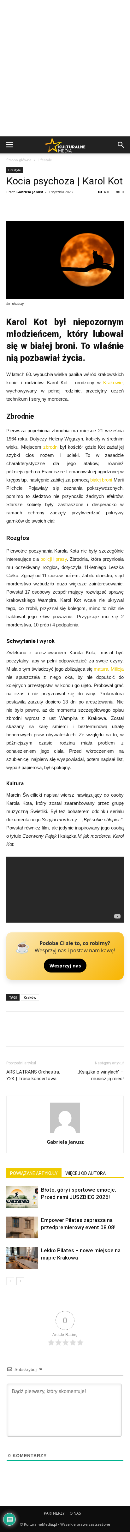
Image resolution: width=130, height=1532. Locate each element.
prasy (61, 559)
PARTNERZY (54, 1513)
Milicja (117, 669)
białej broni (101, 479)
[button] (121, 144)
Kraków (30, 997)
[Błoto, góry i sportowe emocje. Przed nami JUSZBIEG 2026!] (22, 1197)
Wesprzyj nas (65, 965)
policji (46, 559)
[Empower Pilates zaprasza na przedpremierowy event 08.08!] (22, 1227)
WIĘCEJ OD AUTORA (85, 1173)
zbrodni (50, 447)
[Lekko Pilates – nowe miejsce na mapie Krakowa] (22, 1258)
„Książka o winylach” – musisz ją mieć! (101, 1075)
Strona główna (19, 160)
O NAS (75, 1513)
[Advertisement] (65, 68)
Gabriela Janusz (29, 191)
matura (101, 669)
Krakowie (112, 382)
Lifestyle (45, 160)
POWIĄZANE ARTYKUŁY (34, 1173)
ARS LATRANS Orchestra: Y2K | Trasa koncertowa (33, 1075)
